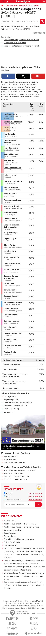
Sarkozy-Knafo (10, 536)
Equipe (20, 601)
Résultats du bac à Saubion (15, 473)
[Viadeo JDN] (34, 628)
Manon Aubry (9, 160)
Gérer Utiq (39, 606)
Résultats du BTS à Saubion (15, 479)
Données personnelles (10, 606)
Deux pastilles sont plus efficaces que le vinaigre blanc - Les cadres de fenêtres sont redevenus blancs (24, 576)
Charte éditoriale (30, 601)
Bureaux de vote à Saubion (15, 43)
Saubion (7, 46)
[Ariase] (12, 633)
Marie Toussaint (11, 148)
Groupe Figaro (20, 608)
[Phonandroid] (34, 633)
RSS (27, 603)
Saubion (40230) (10, 456)
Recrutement (34, 603)
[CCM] (34, 618)
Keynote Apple (10, 545)
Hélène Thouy (10, 175)
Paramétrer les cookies (27, 606)
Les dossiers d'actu (13, 500)
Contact (10, 603)
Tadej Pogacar (10, 533)
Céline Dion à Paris (12, 542)
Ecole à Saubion (10, 459)
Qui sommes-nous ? (10, 601)
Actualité (9, 493)
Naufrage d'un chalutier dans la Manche (20, 524)
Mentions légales (8, 608)
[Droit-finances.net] (34, 623)
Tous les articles (19, 603)
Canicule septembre (12, 530)
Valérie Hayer (9, 128)
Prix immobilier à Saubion (15, 462)
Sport (7, 496)
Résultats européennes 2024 (18, 5)
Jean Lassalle (9, 134)
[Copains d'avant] (12, 628)
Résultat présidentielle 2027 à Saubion (20, 470)
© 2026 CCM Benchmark (35, 608)
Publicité (40, 601)
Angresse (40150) (33, 26)
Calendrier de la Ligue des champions (19, 539)
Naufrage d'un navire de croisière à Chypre (21, 527)
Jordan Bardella (10, 114)
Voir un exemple (35, 493)
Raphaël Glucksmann (13, 122)
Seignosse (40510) (11, 409)
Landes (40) (9, 412)
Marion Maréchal (11, 154)
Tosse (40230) (17, 26)
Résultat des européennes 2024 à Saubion (21, 40)
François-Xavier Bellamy (10, 141)
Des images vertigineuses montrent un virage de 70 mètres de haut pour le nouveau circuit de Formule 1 (24, 585)
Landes (36, 5)
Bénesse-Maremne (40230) (15, 406)
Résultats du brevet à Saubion (16, 476)
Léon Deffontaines (12, 168)
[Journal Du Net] (12, 623)
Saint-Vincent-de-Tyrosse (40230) (15, 29)
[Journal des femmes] (12, 618)
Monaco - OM (9, 521)
